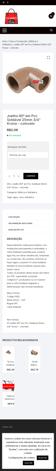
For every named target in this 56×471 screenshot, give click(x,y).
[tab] (28, 217)
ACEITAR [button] (28, 463)
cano (21, 197)
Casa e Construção (18, 41)
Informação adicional (20, 223)
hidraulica (29, 197)
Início (4, 41)
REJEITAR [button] (42, 458)
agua (15, 197)
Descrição (14, 217)
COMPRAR (30, 176)
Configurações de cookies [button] (21, 457)
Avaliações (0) (16, 229)
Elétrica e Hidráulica (27, 192)
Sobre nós (7, 426)
